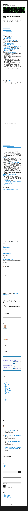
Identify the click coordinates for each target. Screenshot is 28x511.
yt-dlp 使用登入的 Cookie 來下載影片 (13, 448)
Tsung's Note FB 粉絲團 (7, 456)
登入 (4, 494)
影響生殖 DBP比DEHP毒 (6, 175)
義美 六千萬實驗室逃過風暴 (6, 180)
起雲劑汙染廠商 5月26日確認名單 (7, 35)
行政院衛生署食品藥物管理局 (7, 37)
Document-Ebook (6, 384)
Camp (4, 383)
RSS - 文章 (5, 465)
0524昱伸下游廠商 (6, 50)
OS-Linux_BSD (6, 402)
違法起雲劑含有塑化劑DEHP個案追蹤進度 (9, 43)
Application (5, 382)
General (5, 385)
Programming (6, 404)
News (11, 270)
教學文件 (5, 408)
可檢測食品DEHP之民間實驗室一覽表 (8, 49)
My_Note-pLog (6, 389)
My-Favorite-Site (6, 392)
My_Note (5, 387)
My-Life (5, 393)
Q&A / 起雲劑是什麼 (10, 80)
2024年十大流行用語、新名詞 (12, 430)
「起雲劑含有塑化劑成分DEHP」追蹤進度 (9, 44)
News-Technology (6, 399)
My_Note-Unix (6, 391)
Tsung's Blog (6, 4)
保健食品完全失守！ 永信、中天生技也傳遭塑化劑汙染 (10, 174)
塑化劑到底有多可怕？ (6, 184)
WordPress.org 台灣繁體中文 (7, 497)
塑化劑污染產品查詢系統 (9, 31)
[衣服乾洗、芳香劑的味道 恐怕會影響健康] (12, 255)
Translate (9, 345)
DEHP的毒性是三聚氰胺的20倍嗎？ (7, 183)
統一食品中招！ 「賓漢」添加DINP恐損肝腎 (13, 162)
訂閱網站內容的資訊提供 (7, 495)
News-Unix (5, 400)
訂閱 (19, 472)
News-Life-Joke (6, 397)
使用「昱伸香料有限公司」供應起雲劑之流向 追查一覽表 (11, 48)
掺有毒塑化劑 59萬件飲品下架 (12, 52)
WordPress (5, 406)
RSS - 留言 (5, 466)
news (15, 270)
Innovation (5, 386)
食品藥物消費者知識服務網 (7, 38)
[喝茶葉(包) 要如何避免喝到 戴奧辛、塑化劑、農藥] (12, 261)
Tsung (4, 270)
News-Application (6, 395)
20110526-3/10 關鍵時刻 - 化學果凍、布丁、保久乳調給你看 (11, 189)
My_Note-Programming (7, 390)
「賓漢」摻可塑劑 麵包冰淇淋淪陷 (7, 157)
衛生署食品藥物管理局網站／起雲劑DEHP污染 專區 (10, 40)
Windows (5, 405)
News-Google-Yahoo (7, 396)
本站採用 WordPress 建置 (9, 504)
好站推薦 (5, 407)
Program (5, 403)
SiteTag (20, 356)
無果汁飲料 (6, 205)
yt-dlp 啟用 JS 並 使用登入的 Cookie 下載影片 (14, 441)
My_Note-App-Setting (7, 388)
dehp (13, 270)
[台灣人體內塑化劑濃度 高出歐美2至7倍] (12, 249)
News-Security (6, 398)
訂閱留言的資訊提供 (6, 496)
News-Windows (6, 401)
